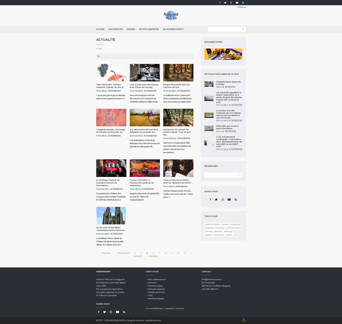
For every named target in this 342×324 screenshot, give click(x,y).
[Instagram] (231, 3)
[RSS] (243, 3)
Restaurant (219, 235)
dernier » (153, 256)
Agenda (131, 29)
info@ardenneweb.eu (212, 279)
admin (219, 87)
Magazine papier (223, 54)
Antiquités (235, 224)
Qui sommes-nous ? (173, 29)
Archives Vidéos (155, 286)
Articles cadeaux (233, 228)
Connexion (241, 7)
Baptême (209, 232)
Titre (99, 49)
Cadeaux (208, 235)
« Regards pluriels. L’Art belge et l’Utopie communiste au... (110, 130)
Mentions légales (156, 298)
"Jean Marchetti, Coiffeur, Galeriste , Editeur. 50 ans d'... (110, 86)
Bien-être (218, 232)
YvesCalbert (101, 91)
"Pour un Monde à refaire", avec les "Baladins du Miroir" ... (178, 181)
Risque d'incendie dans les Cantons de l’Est (176, 86)
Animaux (225, 224)
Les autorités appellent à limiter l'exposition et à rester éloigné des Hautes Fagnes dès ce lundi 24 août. (229, 97)
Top (244, 321)
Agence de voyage (212, 224)
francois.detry (136, 91)
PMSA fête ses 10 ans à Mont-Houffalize (227, 127)
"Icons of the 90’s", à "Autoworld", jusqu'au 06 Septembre (142, 183)
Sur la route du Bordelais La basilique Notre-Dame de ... (111, 228)
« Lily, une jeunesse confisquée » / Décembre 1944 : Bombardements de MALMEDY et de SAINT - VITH (229, 142)
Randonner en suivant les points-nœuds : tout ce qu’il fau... (177, 132)
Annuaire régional (156, 289)
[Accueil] (171, 20)
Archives (152, 282)
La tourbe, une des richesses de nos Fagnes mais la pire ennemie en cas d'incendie (228, 114)
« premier (106, 253)
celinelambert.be (153, 320)
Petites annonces (149, 29)
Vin (235, 235)
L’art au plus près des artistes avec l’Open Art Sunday (144, 86)
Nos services (116, 29)
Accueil (100, 29)
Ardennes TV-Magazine (215, 228)
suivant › (138, 256)
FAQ (150, 295)
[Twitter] (225, 3)
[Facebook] (220, 3)
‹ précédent (122, 253)
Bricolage (228, 232)
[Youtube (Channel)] (237, 3)
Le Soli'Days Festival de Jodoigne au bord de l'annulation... (107, 183)
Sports (229, 235)
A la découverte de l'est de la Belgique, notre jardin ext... (144, 130)
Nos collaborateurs (157, 279)
